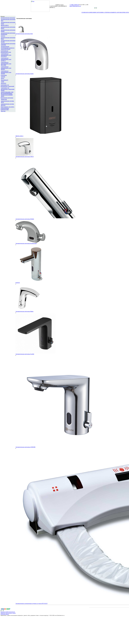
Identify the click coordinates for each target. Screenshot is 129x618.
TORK (2, 81)
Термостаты (4, 99)
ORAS (2, 78)
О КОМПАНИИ (91, 12)
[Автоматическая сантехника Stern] (21, 32)
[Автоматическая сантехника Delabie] (45, 218)
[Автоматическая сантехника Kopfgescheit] (30, 242)
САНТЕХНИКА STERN (102, 12)
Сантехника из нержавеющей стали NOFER (6, 72)
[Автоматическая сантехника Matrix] (29, 310)
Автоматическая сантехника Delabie (25, 219)
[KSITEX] (34, 281)
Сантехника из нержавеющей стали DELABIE (6, 64)
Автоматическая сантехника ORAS (25, 156)
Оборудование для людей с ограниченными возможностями (7, 108)
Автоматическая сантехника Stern (24, 33)
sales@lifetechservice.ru (75, 6)
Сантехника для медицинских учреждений (7, 85)
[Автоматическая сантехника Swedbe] (35, 353)
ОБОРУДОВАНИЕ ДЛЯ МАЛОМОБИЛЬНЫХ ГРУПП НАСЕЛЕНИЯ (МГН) (7, 94)
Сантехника (4, 75)
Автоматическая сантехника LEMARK (25, 447)
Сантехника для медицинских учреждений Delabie (7, 89)
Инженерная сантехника (7, 97)
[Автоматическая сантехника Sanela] (34, 72)
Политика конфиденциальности (8, 611)
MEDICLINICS (5, 25)
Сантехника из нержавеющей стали (6, 51)
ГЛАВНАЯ (84, 12)
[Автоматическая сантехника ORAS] (24, 155)
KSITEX (3, 36)
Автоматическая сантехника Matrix (24, 311)
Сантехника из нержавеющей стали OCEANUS (6, 55)
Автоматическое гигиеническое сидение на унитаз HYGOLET (7, 48)
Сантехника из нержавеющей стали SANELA (6, 59)
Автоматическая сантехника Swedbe (25, 354)
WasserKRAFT (4, 80)
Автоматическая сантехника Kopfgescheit (26, 243)
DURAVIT (3, 83)
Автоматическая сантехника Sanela (24, 73)
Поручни (3, 111)
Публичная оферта (5, 614)
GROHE (3, 76)
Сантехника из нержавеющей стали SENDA (6, 68)
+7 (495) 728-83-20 (74, 4)
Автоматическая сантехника (8, 17)
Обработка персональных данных (8, 613)
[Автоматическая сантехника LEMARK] (60, 446)
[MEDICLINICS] (45, 135)
